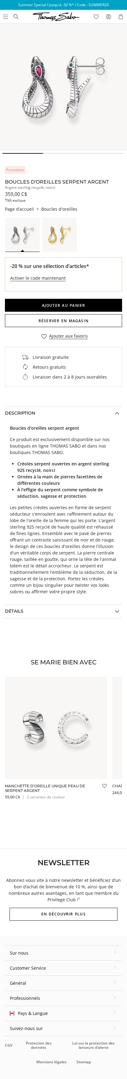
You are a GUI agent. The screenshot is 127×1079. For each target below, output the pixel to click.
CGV (8, 1045)
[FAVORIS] (96, 16)
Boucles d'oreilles (59, 209)
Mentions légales (51, 1062)
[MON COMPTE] (108, 16)
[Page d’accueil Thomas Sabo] (16, 16)
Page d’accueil (19, 209)
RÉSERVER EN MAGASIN (63, 320)
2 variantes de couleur (46, 797)
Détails (14, 611)
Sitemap (83, 1062)
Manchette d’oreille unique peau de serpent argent (45, 788)
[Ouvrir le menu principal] (5, 16)
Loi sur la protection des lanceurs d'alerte (93, 1045)
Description (20, 413)
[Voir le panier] (121, 16)
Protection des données (38, 1045)
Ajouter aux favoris (68, 336)
